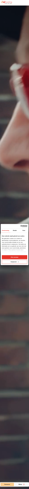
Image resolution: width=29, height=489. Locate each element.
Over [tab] (24, 230)
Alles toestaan (14, 257)
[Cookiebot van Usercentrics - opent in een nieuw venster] (20, 226)
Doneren (7, 484)
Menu (20, 484)
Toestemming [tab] (5, 230)
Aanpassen (14, 261)
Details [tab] (15, 230)
